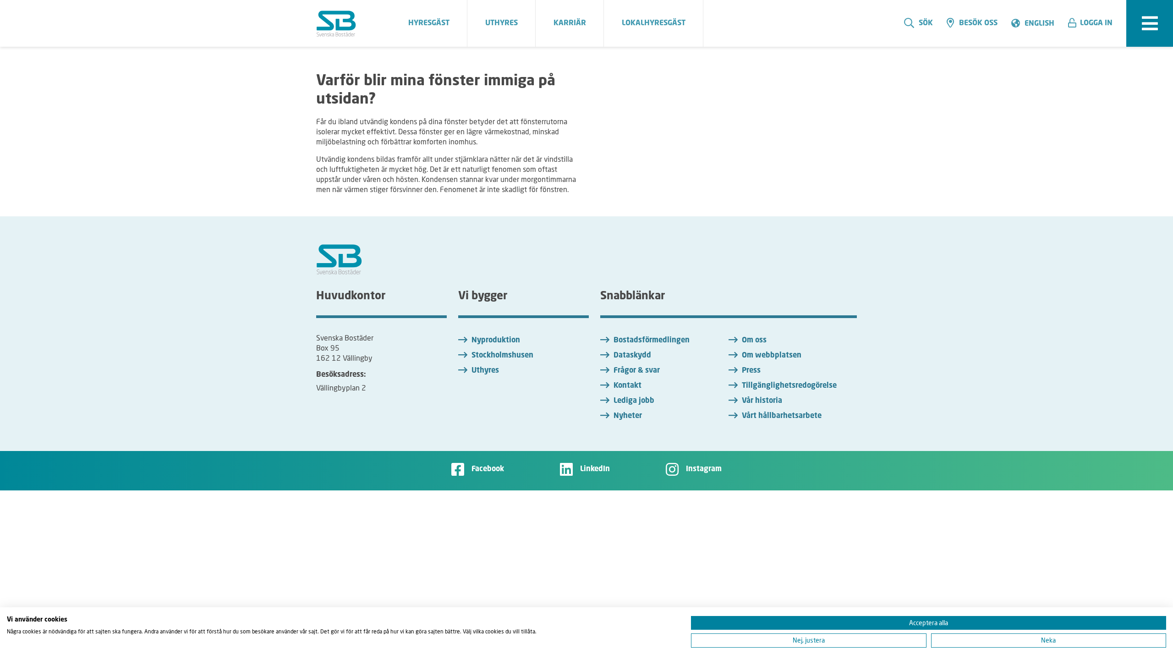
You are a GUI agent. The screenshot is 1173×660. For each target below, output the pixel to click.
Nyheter (628, 416)
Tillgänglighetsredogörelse (789, 386)
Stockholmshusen (502, 355)
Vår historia (762, 401)
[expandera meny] (1149, 23)
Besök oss (978, 23)
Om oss (754, 340)
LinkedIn (595, 469)
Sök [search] (926, 23)
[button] (1093, 23)
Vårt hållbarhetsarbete (782, 416)
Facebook (487, 469)
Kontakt (627, 386)
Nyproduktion (495, 340)
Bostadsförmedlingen (652, 340)
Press (751, 370)
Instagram (704, 469)
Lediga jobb (634, 401)
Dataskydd (632, 355)
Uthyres (485, 370)
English (1039, 24)
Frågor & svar (637, 370)
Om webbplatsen (771, 355)
